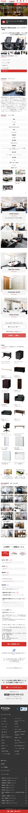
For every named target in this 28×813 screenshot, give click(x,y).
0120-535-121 (14, 695)
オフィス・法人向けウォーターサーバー (20, 743)
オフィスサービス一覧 (5, 714)
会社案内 (3, 763)
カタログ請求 (23, 1)
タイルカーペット (5, 729)
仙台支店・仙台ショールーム (8, 790)
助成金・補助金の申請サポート (20, 745)
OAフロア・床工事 (18, 729)
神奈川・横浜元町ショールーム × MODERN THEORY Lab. (13, 793)
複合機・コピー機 (18, 737)
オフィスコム (4, 1)
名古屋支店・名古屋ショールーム (9, 780)
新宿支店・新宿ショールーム (8, 787)
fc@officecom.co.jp (15, 661)
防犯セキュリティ (5, 734)
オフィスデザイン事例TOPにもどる (14, 667)
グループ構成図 (4, 767)
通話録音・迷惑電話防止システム (7, 737)
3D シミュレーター (13, 327)
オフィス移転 (4, 721)
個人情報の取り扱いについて (10, 808)
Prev (2, 43)
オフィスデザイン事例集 (6, 753)
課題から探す (4, 760)
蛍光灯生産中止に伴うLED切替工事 (20, 732)
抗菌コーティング (5, 745)
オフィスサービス (17, 6)
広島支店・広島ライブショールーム (9, 803)
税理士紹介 (3, 748)
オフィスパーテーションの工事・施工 (19, 721)
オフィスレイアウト (4, 7)
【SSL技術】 (18, 653)
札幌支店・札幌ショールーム (8, 800)
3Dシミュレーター (17, 1)
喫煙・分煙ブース (18, 740)
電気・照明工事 (4, 732)
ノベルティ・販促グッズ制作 (19, 748)
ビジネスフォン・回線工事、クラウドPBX (20, 735)
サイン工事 (16, 726)
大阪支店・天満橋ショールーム (8, 795)
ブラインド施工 (4, 726)
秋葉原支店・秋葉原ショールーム (9, 782)
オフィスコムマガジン (5, 770)
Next (26, 43)
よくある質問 (17, 753)
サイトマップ (20, 808)
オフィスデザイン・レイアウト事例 (14, 7)
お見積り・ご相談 (13, 335)
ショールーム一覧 (4, 774)
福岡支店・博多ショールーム (8, 785)
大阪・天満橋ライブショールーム (9, 798)
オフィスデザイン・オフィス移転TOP (7, 6)
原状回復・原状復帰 (5, 751)
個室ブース (3, 740)
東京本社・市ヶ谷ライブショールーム (10, 778)
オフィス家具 (4, 718)
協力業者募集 (17, 751)
